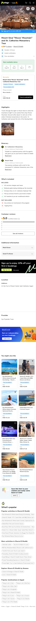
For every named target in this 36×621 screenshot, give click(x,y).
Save (14, 495)
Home (3, 606)
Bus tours (32, 606)
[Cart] (26, 2)
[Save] (15, 361)
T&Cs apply (16, 270)
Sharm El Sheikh (18, 46)
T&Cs (33, 31)
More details (6, 92)
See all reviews (18, 234)
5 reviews (9, 46)
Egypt (8, 606)
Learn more (6, 338)
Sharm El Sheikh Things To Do (19, 606)
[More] (19, 219)
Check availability (26, 97)
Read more (8, 156)
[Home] (9, 3)
